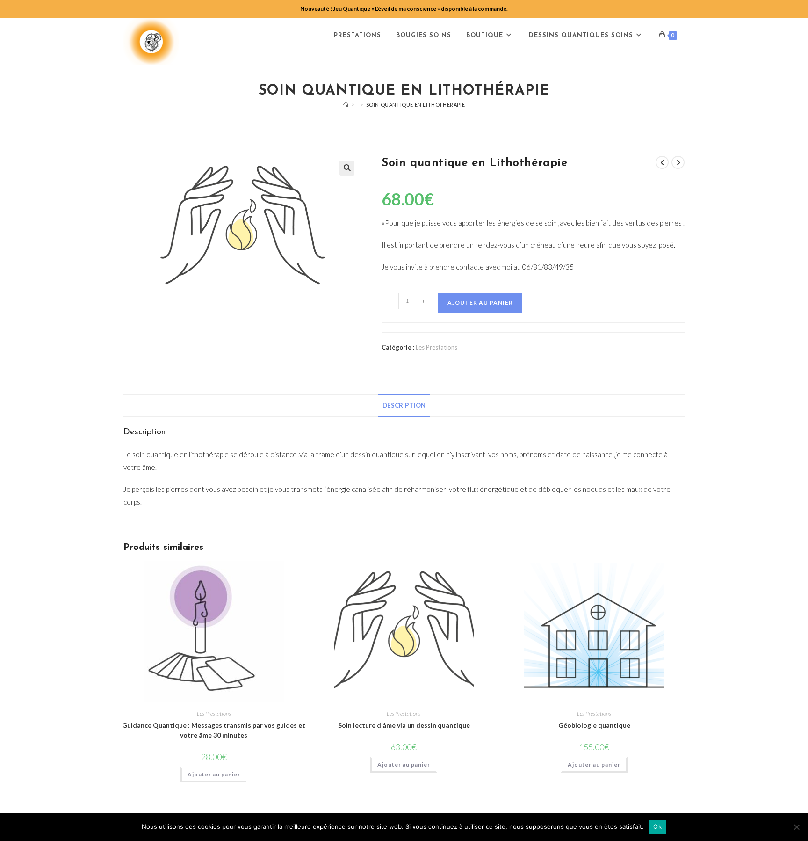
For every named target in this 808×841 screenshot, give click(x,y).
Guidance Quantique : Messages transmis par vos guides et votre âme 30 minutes (213, 730)
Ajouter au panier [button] (214, 774)
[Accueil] (346, 105)
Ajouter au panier (480, 302)
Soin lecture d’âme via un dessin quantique (404, 725)
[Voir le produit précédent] (662, 162)
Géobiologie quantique (594, 725)
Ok (657, 826)
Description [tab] (404, 405)
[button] (346, 168)
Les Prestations (436, 347)
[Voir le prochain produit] (678, 162)
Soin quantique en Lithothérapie (415, 105)
